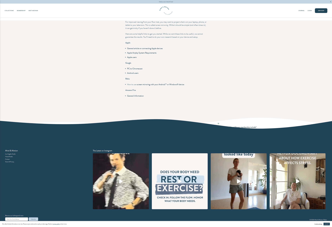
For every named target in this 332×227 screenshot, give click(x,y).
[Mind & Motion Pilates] (166, 10)
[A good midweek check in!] (180, 181)
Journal (301, 10)
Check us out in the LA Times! (166, 2)
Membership (21, 10)
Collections (9, 10)
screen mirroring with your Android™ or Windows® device (160, 84)
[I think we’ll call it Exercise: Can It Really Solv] (298, 181)
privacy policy (56, 224)
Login (310, 10)
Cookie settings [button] (318, 224)
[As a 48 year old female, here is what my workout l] (239, 181)
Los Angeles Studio (10, 154)
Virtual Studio (9, 157)
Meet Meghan (33, 10)
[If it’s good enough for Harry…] (121, 181)
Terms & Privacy (9, 162)
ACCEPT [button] (327, 224)
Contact (7, 159)
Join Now (321, 10)
